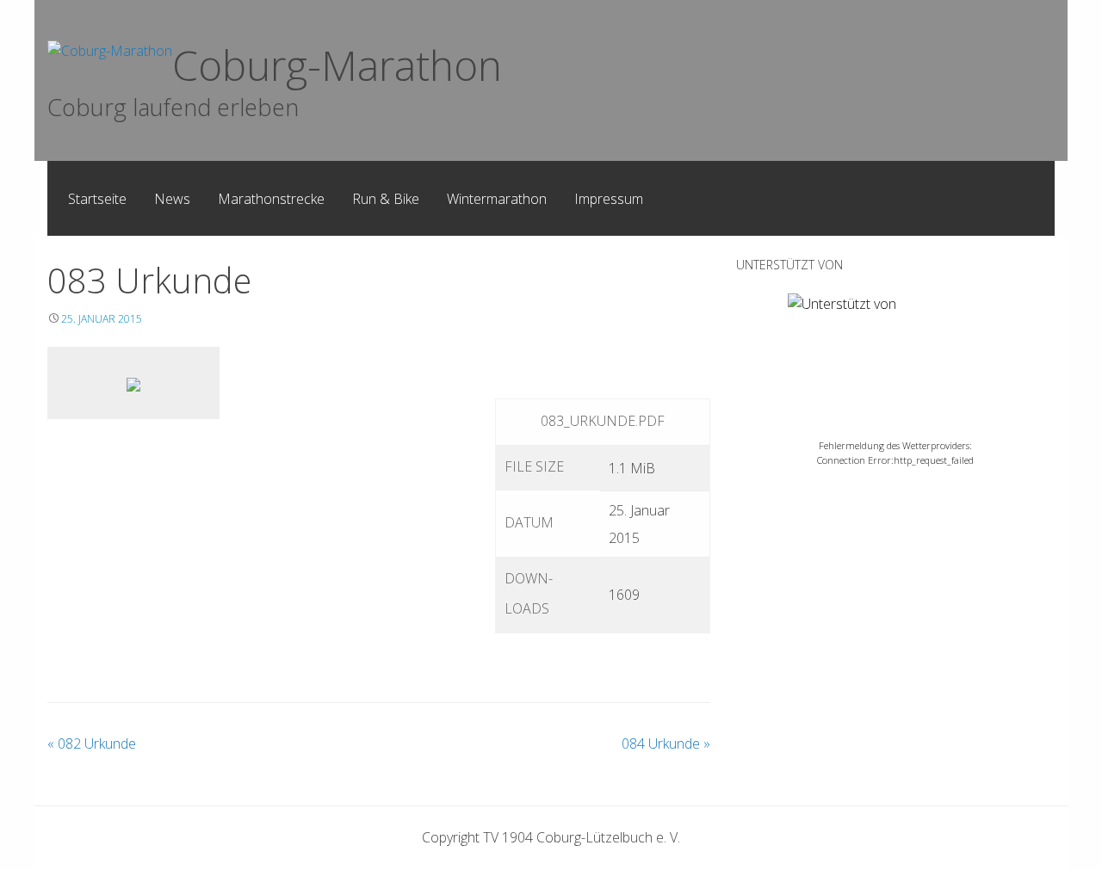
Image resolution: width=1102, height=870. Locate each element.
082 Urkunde (91, 743)
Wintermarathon (497, 198)
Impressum (608, 198)
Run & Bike (385, 198)
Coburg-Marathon (337, 65)
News (172, 198)
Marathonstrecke (271, 198)
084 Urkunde (666, 743)
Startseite (97, 198)
